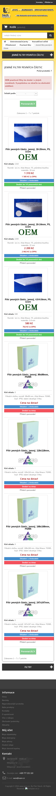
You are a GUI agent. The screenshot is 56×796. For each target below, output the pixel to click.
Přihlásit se (49, 2)
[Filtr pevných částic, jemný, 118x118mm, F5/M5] (28, 434)
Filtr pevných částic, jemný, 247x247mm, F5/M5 (28, 603)
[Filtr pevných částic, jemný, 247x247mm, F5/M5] (28, 586)
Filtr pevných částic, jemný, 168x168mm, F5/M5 (28, 527)
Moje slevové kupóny (11, 749)
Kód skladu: (9, 164)
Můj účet (7, 730)
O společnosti (8, 714)
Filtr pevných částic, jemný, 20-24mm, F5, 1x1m (28, 225)
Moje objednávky (9, 734)
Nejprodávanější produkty (13, 704)
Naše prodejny (8, 707)
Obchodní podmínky (10, 721)
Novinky (5, 700)
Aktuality (5, 725)
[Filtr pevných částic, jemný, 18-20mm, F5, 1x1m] (28, 133)
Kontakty (39, 2)
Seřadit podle (9, 93)
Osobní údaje (7, 745)
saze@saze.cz (19, 778)
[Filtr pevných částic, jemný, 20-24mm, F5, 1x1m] (28, 208)
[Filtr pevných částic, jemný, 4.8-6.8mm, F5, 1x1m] (28, 283)
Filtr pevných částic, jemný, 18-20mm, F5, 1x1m (28, 150)
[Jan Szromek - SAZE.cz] (28, 12)
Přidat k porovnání (27, 188)
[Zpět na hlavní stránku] (4, 41)
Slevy (4, 697)
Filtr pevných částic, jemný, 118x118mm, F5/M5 (28, 451)
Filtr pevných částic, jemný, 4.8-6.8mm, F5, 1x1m (28, 300)
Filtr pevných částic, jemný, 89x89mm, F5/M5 (28, 375)
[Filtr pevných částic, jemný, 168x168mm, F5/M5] (28, 510)
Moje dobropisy (8, 738)
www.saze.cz (24, 786)
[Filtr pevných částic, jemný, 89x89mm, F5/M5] (28, 358)
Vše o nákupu (8, 718)
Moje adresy (7, 741)
